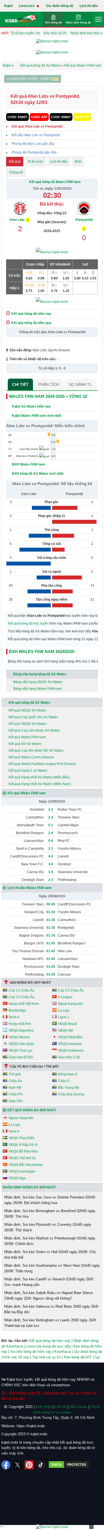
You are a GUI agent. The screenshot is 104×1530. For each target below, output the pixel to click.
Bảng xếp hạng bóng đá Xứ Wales (39, 674)
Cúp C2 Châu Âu (71, 990)
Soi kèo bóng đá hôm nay (30, 1351)
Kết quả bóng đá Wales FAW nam (55, 182)
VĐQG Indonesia (70, 1051)
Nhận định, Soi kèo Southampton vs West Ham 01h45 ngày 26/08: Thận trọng (52, 1268)
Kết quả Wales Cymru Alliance (31, 757)
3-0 (50, 864)
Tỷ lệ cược (35, 162)
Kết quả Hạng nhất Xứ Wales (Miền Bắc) (39, 777)
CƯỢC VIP (82, 117)
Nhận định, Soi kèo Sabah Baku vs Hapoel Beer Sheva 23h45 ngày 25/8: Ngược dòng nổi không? (48, 1295)
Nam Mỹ (15, 1088)
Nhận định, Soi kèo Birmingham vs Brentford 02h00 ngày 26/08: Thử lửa (49, 1214)
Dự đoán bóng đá (59, 6)
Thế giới (15, 1074)
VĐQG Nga (17, 1178)
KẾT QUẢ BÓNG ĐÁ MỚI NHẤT (31, 1110)
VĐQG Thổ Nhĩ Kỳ (22, 1158)
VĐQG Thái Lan (20, 1051)
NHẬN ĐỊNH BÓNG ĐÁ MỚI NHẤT (29, 1187)
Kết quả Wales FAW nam (27, 737)
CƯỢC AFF (39, 117)
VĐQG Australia (70, 1044)
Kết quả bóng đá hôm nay (49, 1341)
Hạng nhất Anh (20, 1024)
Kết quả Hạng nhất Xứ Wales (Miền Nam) (40, 784)
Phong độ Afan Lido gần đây (33, 144)
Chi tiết (20, 384)
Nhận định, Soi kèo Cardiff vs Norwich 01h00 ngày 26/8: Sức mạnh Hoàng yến (49, 1282)
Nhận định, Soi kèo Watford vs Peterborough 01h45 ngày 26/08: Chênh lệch (49, 1241)
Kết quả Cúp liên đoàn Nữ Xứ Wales (36, 750)
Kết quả (15, 162)
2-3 (50, 880)
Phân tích (48, 384)
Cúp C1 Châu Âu (21, 990)
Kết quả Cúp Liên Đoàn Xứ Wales (34, 730)
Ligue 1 (63, 1017)
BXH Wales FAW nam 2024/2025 (41, 651)
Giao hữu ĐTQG (21, 1057)
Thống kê (16, 172)
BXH (78, 162)
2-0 (50, 833)
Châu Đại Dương (71, 1094)
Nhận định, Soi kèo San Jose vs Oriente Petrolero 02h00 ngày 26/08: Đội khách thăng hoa (49, 1200)
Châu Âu (15, 1081)
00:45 (50, 904)
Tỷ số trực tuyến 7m (25, 33)
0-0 (50, 841)
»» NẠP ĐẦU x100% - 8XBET (29, 79)
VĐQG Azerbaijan (22, 1171)
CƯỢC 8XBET (17, 117)
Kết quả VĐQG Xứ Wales (27, 710)
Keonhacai (62, 1351)
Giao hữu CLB (69, 1057)
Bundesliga (17, 1010)
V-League (65, 997)
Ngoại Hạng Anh (70, 1004)
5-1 (50, 825)
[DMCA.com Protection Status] (69, 1464)
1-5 (50, 872)
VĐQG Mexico (19, 1037)
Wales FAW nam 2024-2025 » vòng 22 (48, 396)
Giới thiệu (44, 1407)
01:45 (50, 943)
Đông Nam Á (67, 1074)
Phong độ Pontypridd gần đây (34, 152)
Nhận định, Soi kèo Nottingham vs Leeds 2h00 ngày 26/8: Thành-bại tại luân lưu (50, 1323)
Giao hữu (16, 1101)
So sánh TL (80, 384)
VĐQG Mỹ (65, 1030)
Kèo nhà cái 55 (55, 33)
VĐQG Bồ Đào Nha (23, 1151)
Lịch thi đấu (89, 6)
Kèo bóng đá (53, 22)
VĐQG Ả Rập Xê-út (23, 1145)
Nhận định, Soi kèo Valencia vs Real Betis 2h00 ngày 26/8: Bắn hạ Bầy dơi (51, 1309)
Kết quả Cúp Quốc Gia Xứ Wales (33, 717)
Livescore (27, 6)
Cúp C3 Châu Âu (21, 997)
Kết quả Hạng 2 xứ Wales (28, 771)
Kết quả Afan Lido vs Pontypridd (37, 126)
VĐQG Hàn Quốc (21, 1044)
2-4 (50, 817)
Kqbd (8, 6)
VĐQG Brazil (67, 1024)
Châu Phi (16, 1094)
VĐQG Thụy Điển (22, 1138)
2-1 (50, 849)
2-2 (50, 810)
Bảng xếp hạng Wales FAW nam (37, 689)
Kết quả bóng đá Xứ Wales (29, 703)
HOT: (5, 33)
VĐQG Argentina (21, 1030)
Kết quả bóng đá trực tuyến (28, 623)
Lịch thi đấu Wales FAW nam (29, 888)
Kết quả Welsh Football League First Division (42, 764)
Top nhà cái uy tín (46, 1357)
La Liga (63, 1010)
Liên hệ (60, 1407)
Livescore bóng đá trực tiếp (48, 1346)
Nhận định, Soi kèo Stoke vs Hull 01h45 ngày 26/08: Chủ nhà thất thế (50, 1254)
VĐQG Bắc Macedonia (26, 1165)
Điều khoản (78, 1407)
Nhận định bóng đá (78, 22)
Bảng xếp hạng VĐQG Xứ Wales (37, 682)
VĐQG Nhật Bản (70, 1037)
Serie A (14, 1017)
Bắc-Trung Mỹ (68, 1088)
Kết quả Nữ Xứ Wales (25, 744)
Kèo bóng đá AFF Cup (82, 1357)
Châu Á (63, 1081)
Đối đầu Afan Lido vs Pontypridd (36, 135)
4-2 (50, 856)
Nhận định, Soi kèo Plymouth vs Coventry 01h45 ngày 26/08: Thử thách (47, 1227)
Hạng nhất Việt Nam (24, 1004)
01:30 (50, 912)
